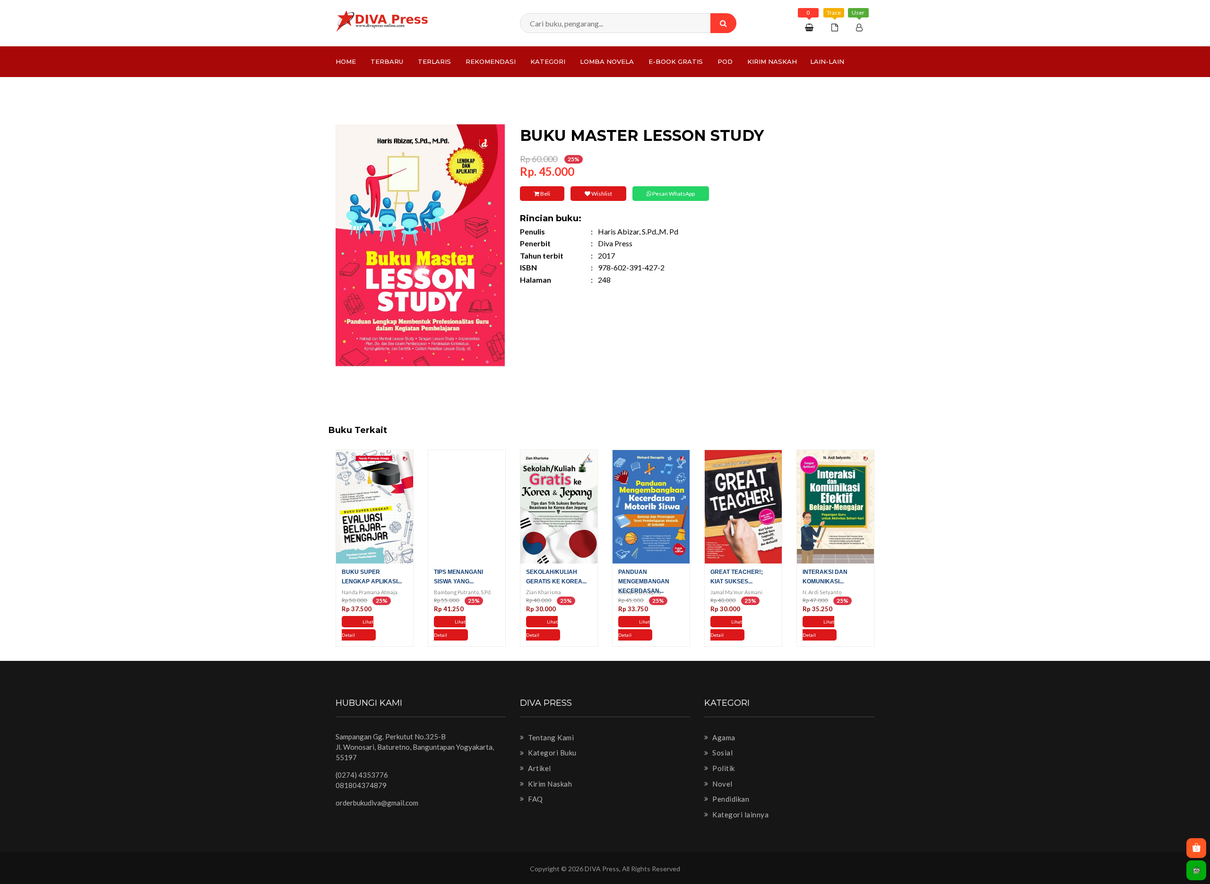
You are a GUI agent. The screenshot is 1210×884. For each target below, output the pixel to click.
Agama (723, 737)
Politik (723, 768)
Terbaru (387, 61)
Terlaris (434, 61)
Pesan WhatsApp (673, 193)
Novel (722, 784)
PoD (725, 61)
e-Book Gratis (675, 61)
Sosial (722, 752)
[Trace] (835, 27)
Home (346, 61)
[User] (860, 27)
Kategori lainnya (740, 814)
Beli (544, 193)
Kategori (547, 61)
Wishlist (601, 193)
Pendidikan (730, 799)
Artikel (539, 768)
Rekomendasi (491, 61)
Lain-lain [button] (827, 61)
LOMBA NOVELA (607, 61)
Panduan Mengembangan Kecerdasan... (643, 581)
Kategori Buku (552, 752)
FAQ (535, 799)
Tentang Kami (550, 737)
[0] (810, 27)
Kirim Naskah (772, 61)
